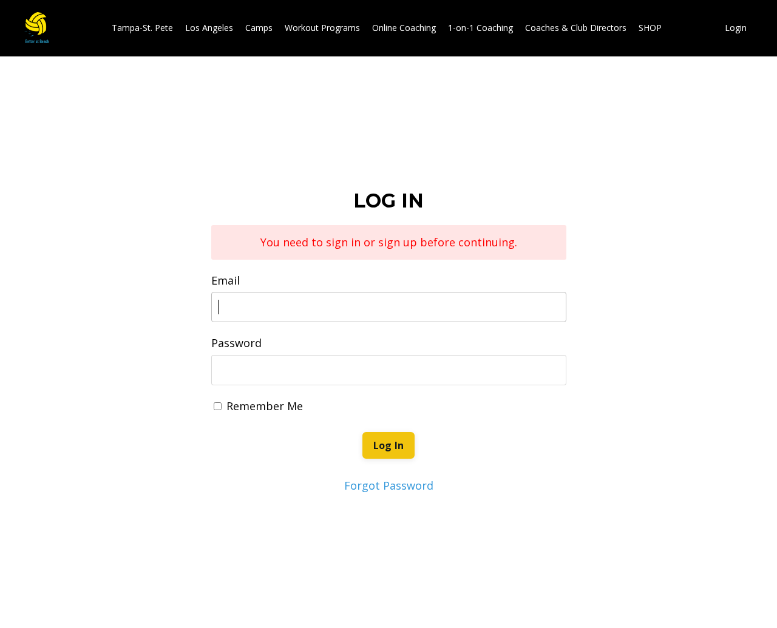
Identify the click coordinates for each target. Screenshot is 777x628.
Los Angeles (209, 27)
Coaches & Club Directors (575, 27)
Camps (259, 27)
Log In (388, 445)
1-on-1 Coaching (480, 27)
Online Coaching (404, 27)
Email (225, 280)
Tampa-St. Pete (142, 27)
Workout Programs (322, 27)
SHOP (650, 27)
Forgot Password (388, 485)
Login (736, 27)
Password (236, 343)
